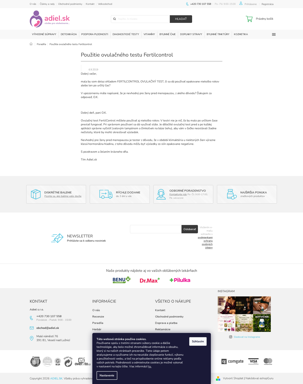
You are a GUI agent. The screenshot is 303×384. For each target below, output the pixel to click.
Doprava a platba (166, 323)
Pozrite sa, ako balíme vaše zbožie (62, 196)
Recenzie (98, 317)
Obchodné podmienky (70, 4)
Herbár (96, 329)
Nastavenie (107, 375)
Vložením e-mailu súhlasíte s (205, 237)
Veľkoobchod (105, 4)
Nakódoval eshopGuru (259, 378)
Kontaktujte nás (178, 194)
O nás (33, 4)
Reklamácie (162, 329)
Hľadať (181, 19)
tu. (150, 366)
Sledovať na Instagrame (247, 337)
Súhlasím (198, 341)
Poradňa (97, 323)
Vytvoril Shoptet (233, 378)
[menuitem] (44, 34)
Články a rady (47, 4)
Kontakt (90, 4)
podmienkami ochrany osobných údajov (205, 242)
